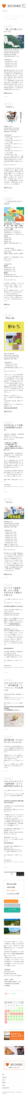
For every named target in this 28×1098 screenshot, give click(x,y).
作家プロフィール (8, 92)
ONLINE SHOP (5, 1087)
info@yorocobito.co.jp (15, 623)
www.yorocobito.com (8, 648)
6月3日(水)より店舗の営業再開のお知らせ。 (13, 427)
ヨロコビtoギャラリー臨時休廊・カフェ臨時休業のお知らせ (13, 783)
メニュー (5, 10)
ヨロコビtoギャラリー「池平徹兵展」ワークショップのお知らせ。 (13, 686)
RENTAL (4, 1082)
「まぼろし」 (10, 107)
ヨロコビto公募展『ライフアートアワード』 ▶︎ (12, 910)
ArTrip (3, 1085)
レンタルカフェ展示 (13, 893)
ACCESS (4, 1077)
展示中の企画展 (11, 884)
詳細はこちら (7, 304)
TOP (3, 1074)
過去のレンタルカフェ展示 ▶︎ (12, 905)
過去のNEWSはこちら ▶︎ (11, 901)
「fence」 (9, 502)
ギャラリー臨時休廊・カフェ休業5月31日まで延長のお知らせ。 (13, 591)
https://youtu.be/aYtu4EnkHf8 (10, 407)
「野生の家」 (10, 318)
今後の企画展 (11, 887)
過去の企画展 (8, 26)
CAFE (3, 1080)
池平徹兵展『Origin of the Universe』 (13, 741)
